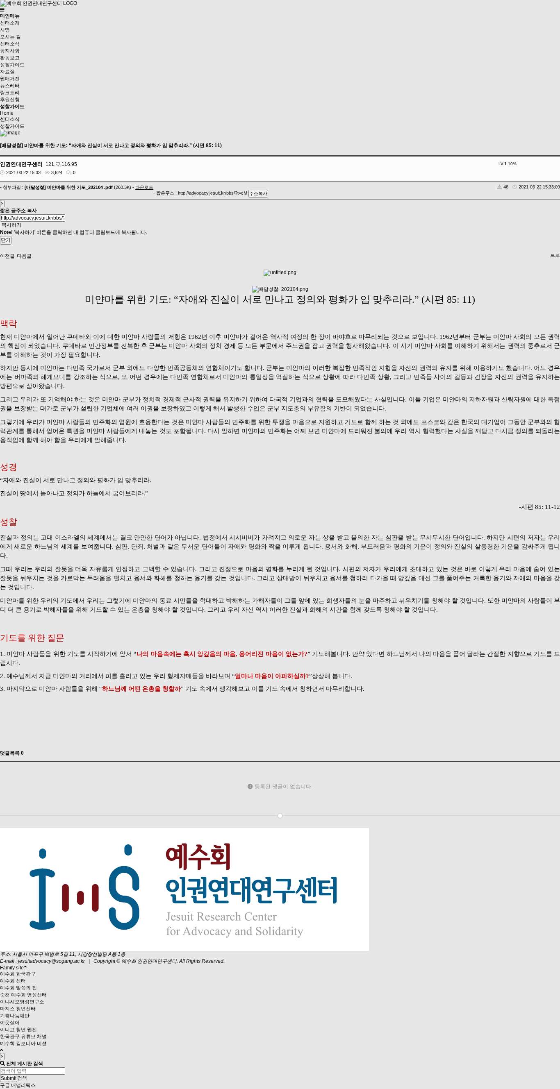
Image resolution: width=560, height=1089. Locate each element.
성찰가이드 (12, 65)
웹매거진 (10, 79)
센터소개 (10, 23)
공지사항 (10, 51)
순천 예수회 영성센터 (23, 995)
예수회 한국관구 (18, 974)
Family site (12, 968)
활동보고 (10, 58)
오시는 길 (10, 37)
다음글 (24, 256)
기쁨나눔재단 (15, 1016)
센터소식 (10, 44)
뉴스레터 (10, 85)
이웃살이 (10, 1022)
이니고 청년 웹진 (18, 1029)
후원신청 (10, 99)
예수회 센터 (13, 981)
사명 (5, 30)
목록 (555, 256)
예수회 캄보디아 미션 (23, 1043)
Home (7, 113)
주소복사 (258, 193)
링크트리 (10, 92)
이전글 (7, 256)
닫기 (6, 240)
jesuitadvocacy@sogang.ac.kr (51, 961)
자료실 (7, 72)
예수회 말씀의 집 (18, 988)
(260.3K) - (89, 187)
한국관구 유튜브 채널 (23, 1036)
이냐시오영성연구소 (22, 1002)
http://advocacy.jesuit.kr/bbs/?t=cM (212, 193)
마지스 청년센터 (18, 1009)
